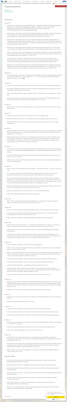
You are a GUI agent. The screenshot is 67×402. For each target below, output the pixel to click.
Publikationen (8, 10)
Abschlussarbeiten (9, 11)
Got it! (55, 397)
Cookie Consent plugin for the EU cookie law (56, 399)
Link (48, 36)
